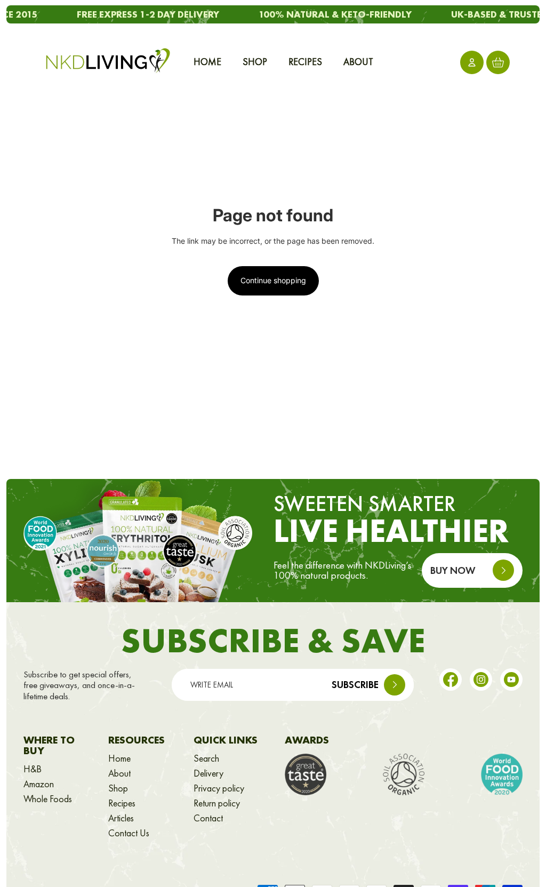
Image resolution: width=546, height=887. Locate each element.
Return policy (217, 803)
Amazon (38, 784)
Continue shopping (273, 280)
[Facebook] (450, 679)
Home (119, 758)
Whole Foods (47, 799)
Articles (121, 818)
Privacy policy (219, 788)
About (119, 773)
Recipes (121, 803)
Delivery (208, 773)
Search (206, 758)
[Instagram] (481, 679)
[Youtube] (511, 679)
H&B (32, 769)
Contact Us (128, 833)
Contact (208, 818)
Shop (118, 788)
